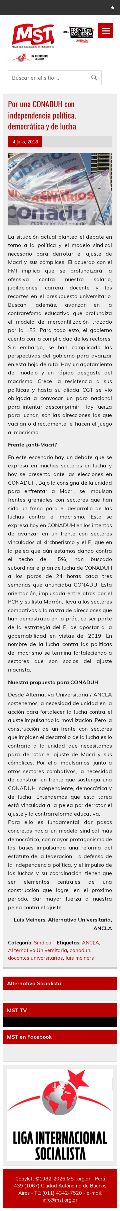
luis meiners (80, 958)
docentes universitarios (35, 958)
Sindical (43, 942)
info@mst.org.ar (60, 1200)
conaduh (80, 950)
